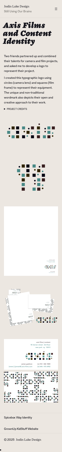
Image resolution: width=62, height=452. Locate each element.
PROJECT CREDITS (17, 108)
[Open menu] (56, 9)
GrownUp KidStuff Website (21, 429)
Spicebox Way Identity (18, 417)
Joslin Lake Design (16, 6)
